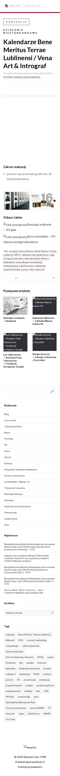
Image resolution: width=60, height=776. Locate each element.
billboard (10, 640)
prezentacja (30, 679)
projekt (29, 685)
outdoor (47, 674)
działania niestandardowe (35, 254)
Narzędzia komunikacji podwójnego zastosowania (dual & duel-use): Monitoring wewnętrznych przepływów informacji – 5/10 (29, 547)
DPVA (40, 657)
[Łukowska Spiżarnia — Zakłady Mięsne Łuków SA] (44, 306)
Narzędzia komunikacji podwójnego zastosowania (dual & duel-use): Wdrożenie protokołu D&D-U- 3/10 (29, 581)
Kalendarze (9, 262)
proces (24, 269)
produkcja (45, 679)
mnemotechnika (11, 269)
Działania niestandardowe (27, 76)
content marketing (36, 640)
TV (49, 708)
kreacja (47, 668)
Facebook (11, 662)
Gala (52, 254)
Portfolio (7, 76)
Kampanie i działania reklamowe (20, 469)
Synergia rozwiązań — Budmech (13, 319)
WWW (47, 713)
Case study (10, 420)
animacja (10, 634)
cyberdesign (12, 645)
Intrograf (8, 258)
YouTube (10, 719)
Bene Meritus (27, 251)
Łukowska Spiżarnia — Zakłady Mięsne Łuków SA (43, 320)
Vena (31, 269)
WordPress (34, 713)
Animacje (9, 500)
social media (24, 696)
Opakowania (10, 518)
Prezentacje (10, 512)
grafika (30, 662)
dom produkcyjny (14, 651)
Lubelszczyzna (26, 265)
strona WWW (37, 708)
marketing (40, 265)
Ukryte (7, 457)
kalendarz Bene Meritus (36, 258)
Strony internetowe (14, 475)
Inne (6, 524)
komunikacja (22, 262)
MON (36, 674)
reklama (28, 691)
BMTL (18, 254)
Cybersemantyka (13, 426)
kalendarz (19, 258)
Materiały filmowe (13, 494)
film (21, 662)
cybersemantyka (30, 645)
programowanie (14, 685)
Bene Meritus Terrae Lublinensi (34, 634)
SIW (46, 691)
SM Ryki (10, 696)
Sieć (38, 691)
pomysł (9, 679)
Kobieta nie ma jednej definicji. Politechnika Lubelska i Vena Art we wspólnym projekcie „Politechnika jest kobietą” (26, 558)
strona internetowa (16, 708)
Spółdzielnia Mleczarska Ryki (20, 702)
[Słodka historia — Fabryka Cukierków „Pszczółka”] (44, 342)
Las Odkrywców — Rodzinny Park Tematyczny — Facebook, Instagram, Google (13, 360)
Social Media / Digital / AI (17, 481)
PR (5, 444)
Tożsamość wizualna (14, 487)
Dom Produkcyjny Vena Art (20, 657)
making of (11, 674)
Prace (7, 451)
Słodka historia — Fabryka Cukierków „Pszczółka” (44, 357)
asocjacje (14, 251)
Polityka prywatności (30, 766)
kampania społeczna (29, 668)
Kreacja (8, 463)
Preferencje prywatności (29, 761)
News (7, 432)
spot (36, 696)
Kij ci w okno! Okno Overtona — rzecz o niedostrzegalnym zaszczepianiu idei (23, 591)
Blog (6, 414)
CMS (20, 640)
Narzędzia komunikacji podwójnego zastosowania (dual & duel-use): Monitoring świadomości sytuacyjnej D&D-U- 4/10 (29, 570)
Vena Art (40, 269)
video (21, 713)
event (50, 657)
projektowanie (13, 691)
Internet (41, 662)
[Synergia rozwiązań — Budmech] (15, 306)
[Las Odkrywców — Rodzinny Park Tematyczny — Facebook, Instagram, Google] (15, 342)
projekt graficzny (45, 685)
